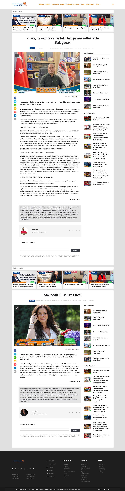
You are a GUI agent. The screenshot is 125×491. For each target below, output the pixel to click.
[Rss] (28, 469)
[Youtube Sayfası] (22, 469)
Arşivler (51, 470)
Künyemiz (51, 473)
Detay (100, 489)
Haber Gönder (30, 478)
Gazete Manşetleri (86, 481)
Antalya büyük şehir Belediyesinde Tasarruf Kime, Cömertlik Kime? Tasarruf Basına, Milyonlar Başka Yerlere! (101, 174)
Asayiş (62, 4)
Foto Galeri (52, 461)
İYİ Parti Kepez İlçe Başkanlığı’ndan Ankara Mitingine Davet (100, 164)
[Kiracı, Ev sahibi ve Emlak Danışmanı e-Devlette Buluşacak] (47, 72)
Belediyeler (55, 4)
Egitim (65, 477)
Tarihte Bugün (85, 473)
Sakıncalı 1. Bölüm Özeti (100, 93)
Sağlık (83, 4)
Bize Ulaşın (51, 476)
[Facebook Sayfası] (13, 469)
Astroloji (101, 472)
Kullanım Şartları (30, 474)
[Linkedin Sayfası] (25, 469)
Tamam (107, 489)
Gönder (75, 250)
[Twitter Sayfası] (16, 469)
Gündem (41, 4)
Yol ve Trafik (84, 466)
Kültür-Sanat (90, 4)
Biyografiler (102, 468)
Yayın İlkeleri (15, 476)
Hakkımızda (15, 474)
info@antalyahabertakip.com (39, 232)
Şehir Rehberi (84, 479)
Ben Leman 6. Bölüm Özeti (101, 99)
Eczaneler (84, 470)
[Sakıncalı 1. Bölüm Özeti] (47, 325)
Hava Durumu (85, 464)
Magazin (21, 268)
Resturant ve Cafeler (72, 4)
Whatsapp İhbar (30, 476)
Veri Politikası (15, 478)
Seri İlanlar (84, 477)
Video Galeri (52, 464)
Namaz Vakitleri (85, 468)
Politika (47, 4)
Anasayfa (15, 11)
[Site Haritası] (31, 469)
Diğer (98, 4)
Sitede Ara (101, 464)
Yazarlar (51, 467)
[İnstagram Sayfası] (19, 469)
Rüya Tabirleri (102, 470)
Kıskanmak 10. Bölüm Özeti (101, 79)
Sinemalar (84, 475)
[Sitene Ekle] (34, 469)
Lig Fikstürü (84, 472)
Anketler (101, 466)
